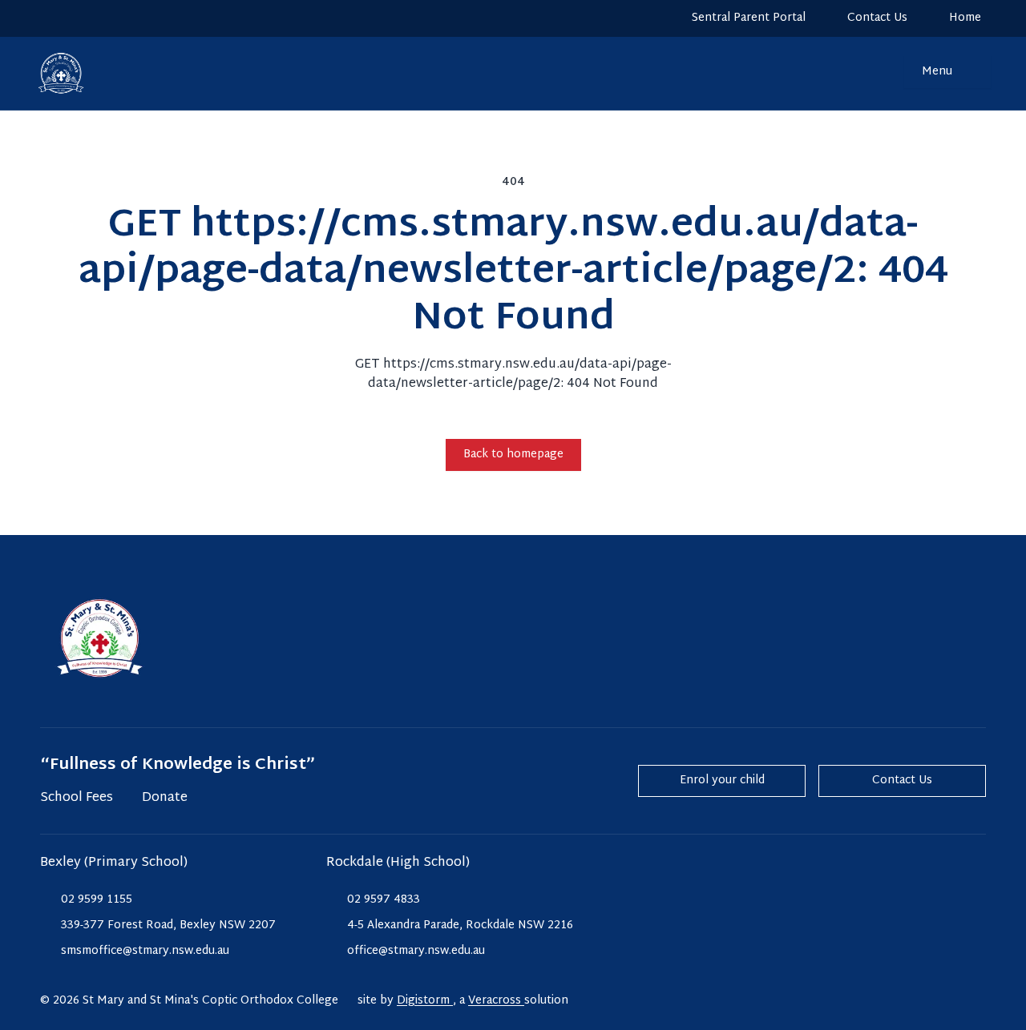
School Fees (76, 798)
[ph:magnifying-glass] (882, 72)
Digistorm (425, 1001)
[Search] (882, 72)
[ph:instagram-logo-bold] (47, 18)
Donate (165, 798)
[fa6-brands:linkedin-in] (108, 18)
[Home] (52, 73)
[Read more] (47, 18)
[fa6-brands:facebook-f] (78, 18)
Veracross (496, 1001)
